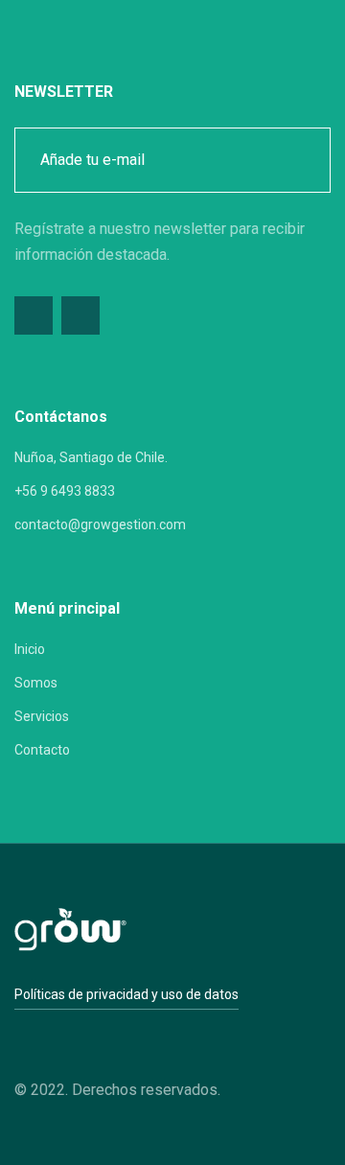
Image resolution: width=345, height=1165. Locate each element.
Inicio (29, 649)
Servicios (41, 716)
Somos (36, 682)
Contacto (42, 749)
